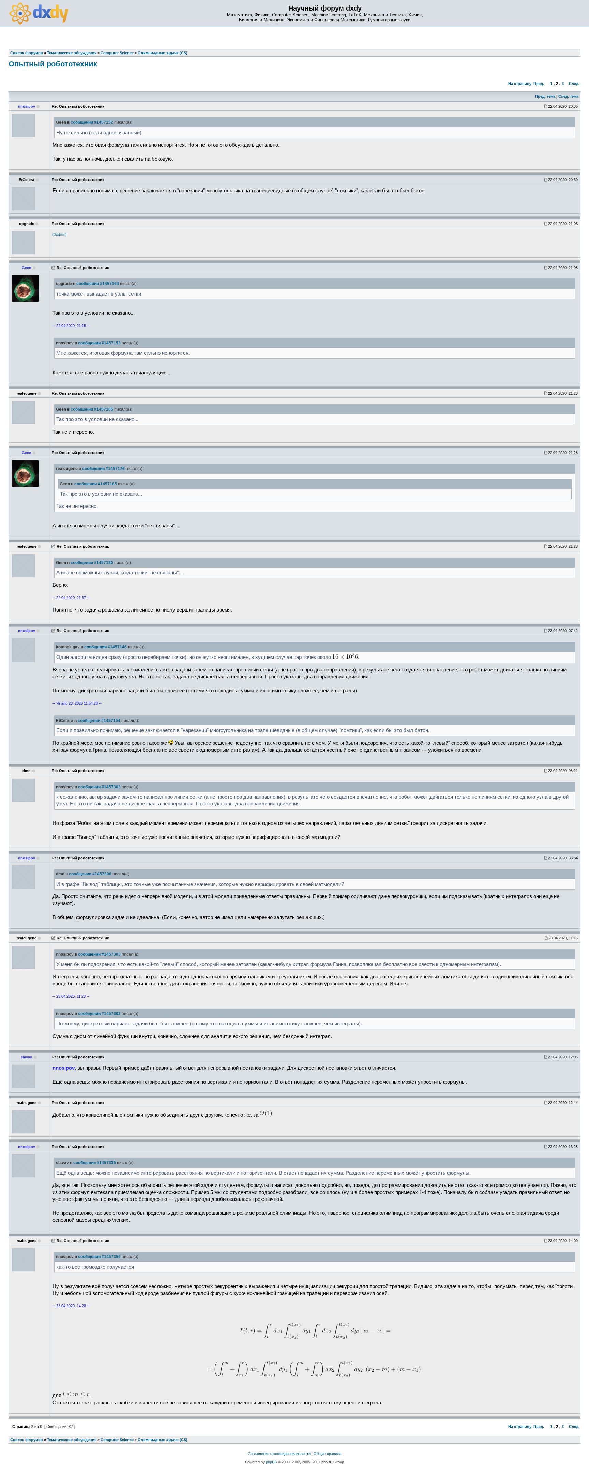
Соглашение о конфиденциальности (279, 1454)
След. (574, 83)
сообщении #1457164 (97, 283)
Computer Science (117, 1440)
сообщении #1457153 (99, 343)
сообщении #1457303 (99, 787)
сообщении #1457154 (99, 720)
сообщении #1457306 (90, 874)
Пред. (538, 83)
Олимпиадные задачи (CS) (162, 1440)
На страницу (519, 83)
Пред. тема (545, 96)
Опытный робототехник (53, 64)
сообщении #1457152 (92, 122)
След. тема (568, 96)
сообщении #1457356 (99, 1256)
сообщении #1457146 (105, 647)
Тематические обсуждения (71, 1440)
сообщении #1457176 (103, 468)
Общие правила (327, 1454)
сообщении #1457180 (92, 562)
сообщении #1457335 (94, 1162)
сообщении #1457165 (92, 409)
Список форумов (26, 1440)
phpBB (271, 1462)
